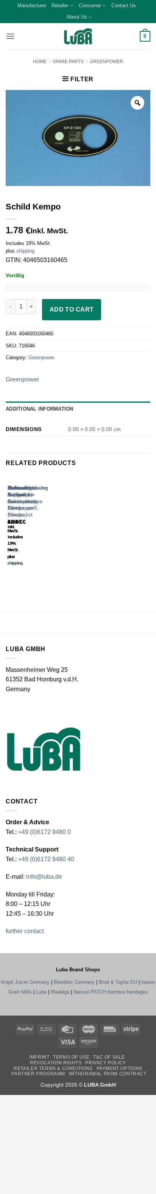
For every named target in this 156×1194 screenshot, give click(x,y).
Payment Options (119, 1068)
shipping (25, 251)
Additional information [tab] (39, 409)
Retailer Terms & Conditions (53, 1068)
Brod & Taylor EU (118, 982)
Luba (41, 992)
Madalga (60, 992)
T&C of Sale (109, 1057)
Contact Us (123, 5)
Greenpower (106, 61)
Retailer (59, 5)
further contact (25, 931)
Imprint (39, 1057)
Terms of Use (71, 1057)
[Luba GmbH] (44, 749)
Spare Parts (68, 61)
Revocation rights (55, 1062)
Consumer (90, 5)
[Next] (30, 527)
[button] (10, 36)
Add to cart (72, 309)
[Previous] (9, 527)
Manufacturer (31, 5)
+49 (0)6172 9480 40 (46, 859)
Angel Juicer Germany (25, 982)
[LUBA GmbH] (78, 36)
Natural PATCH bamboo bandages (110, 992)
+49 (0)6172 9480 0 (44, 832)
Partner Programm (38, 1073)
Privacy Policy (105, 1062)
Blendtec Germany (74, 982)
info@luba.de (43, 876)
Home (40, 61)
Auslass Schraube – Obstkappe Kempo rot (21, 501)
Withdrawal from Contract (108, 1073)
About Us (77, 17)
